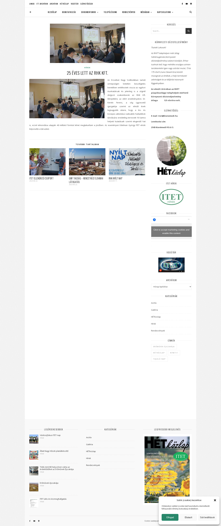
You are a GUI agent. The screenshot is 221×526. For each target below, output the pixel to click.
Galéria (154, 309)
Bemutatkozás (69, 12)
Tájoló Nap (159, 359)
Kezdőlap (52, 12)
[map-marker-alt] (191, 3)
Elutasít (188, 517)
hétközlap (159, 353)
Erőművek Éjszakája (164, 347)
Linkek (31, 3)
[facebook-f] (182, 3)
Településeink (110, 12)
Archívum (54, 3)
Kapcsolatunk (164, 12)
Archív (154, 303)
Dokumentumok (88, 12)
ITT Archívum (42, 3)
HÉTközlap (64, 3)
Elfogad (170, 517)
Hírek (87, 68)
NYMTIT (174, 353)
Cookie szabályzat (151, 521)
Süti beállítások (207, 517)
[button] (214, 500)
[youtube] (187, 3)
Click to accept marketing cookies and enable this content (171, 231)
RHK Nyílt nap (116, 178)
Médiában (145, 12)
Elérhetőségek (86, 3)
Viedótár (74, 3)
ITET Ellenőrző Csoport (41, 178)
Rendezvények (128, 12)
